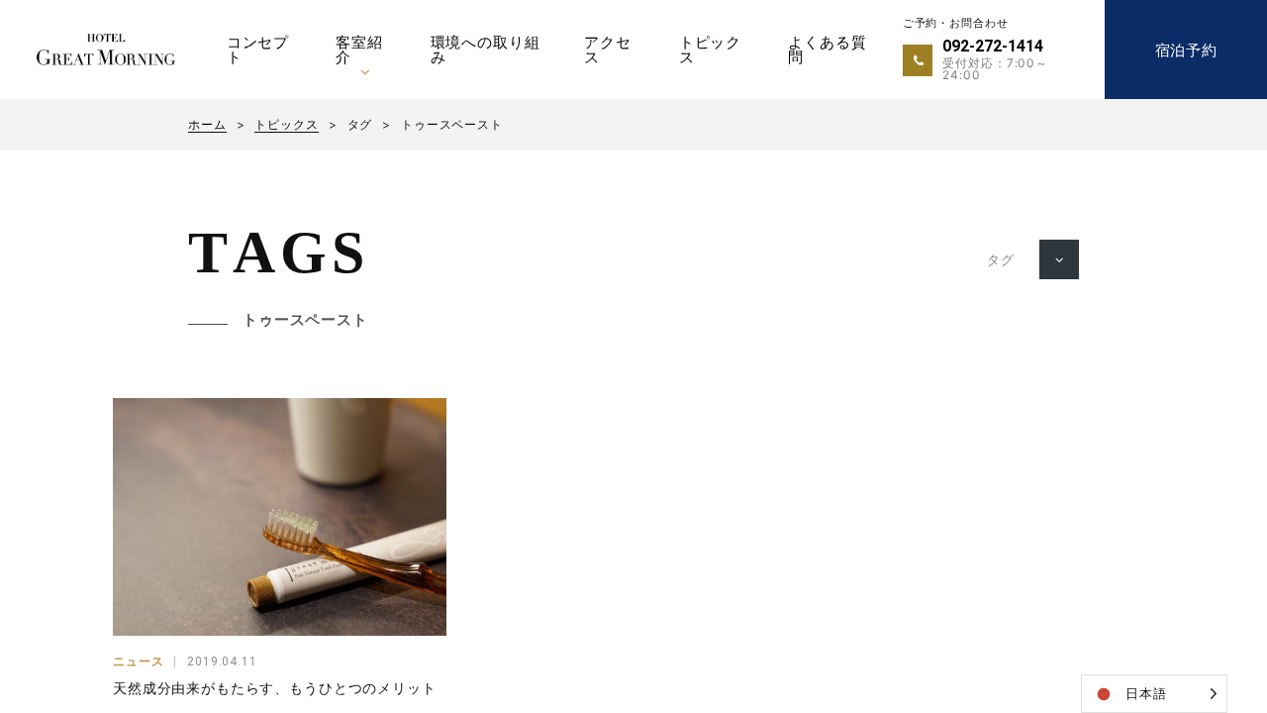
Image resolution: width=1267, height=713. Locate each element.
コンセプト (258, 49)
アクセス (608, 49)
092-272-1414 (992, 46)
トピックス (710, 49)
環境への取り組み (485, 49)
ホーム (207, 125)
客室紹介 (359, 49)
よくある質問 (827, 49)
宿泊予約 (1186, 50)
